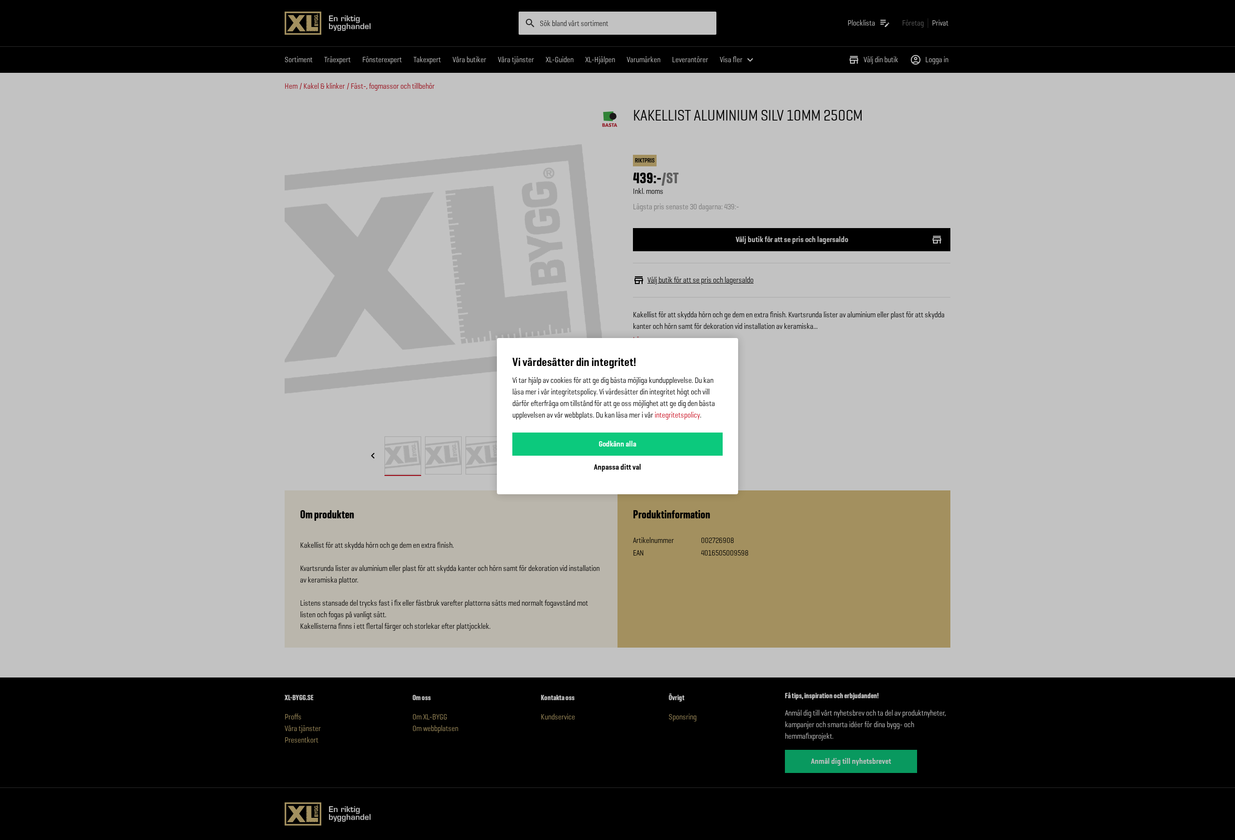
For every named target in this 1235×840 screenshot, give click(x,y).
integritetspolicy (677, 415)
